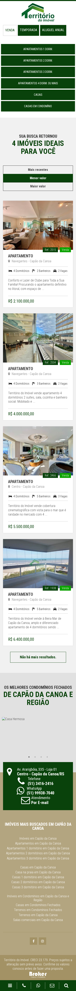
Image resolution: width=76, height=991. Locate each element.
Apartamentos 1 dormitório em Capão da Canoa (38, 848)
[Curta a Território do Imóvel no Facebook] (33, 941)
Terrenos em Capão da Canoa (38, 915)
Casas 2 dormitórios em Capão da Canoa (38, 882)
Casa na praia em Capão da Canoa (38, 872)
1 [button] (29, 757)
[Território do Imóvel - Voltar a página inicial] (38, 12)
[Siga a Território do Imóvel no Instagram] (42, 941)
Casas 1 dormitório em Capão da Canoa (38, 877)
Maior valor (38, 186)
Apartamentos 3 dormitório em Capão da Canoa (38, 858)
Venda (10, 30)
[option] (38, 735)
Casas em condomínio (38, 106)
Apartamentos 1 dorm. (38, 49)
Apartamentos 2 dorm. (38, 60)
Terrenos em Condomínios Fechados (38, 910)
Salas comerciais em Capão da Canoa (38, 920)
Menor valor (38, 178)
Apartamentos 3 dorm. (38, 71)
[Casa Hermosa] (38, 735)
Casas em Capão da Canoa (38, 867)
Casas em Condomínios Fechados (38, 905)
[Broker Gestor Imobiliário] (38, 974)
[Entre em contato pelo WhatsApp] (38, 985)
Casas (38, 94)
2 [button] (35, 757)
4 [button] (47, 757)
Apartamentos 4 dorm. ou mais (38, 83)
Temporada (28, 30)
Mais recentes (38, 170)
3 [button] (41, 757)
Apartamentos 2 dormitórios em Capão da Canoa (38, 853)
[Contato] (52, 985)
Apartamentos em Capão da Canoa (38, 843)
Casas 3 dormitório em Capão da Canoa (38, 887)
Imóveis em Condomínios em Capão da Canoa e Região (38, 898)
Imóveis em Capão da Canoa (38, 838)
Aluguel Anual (53, 30)
